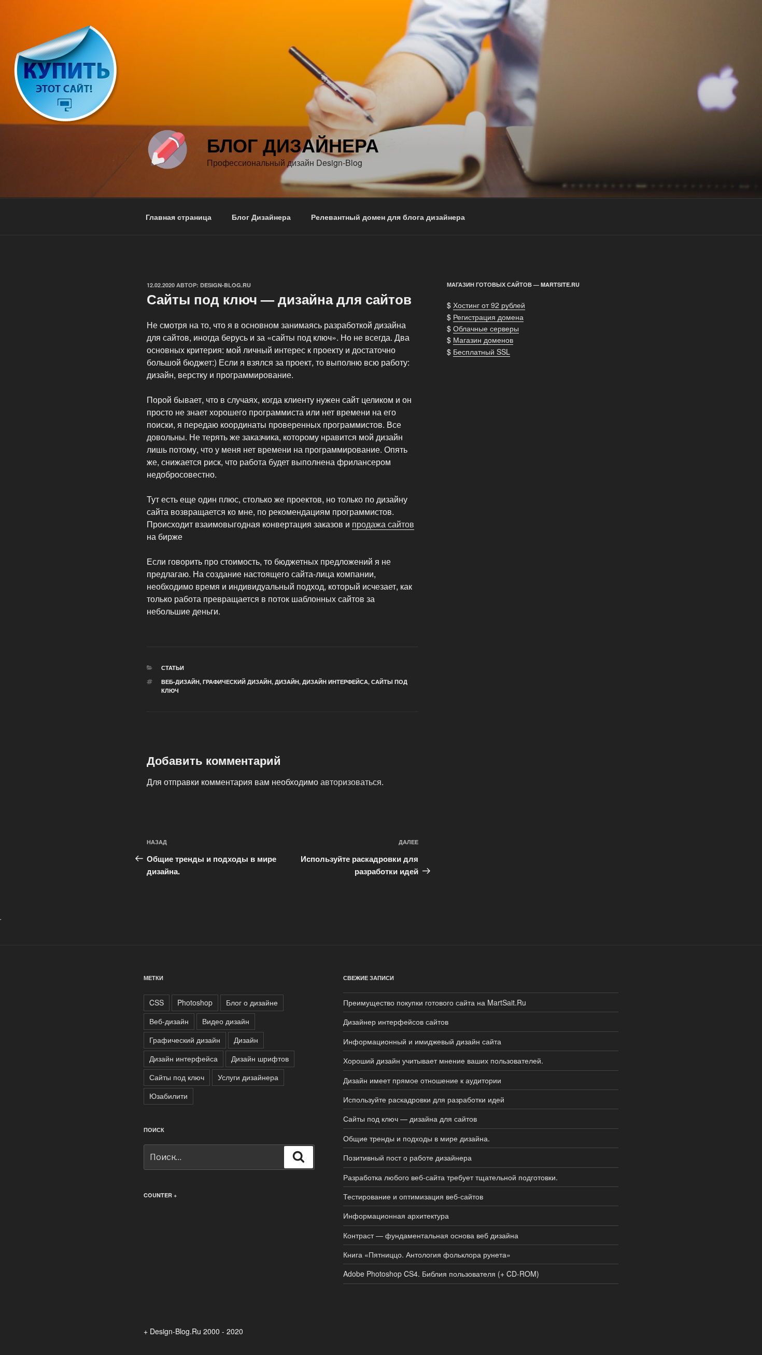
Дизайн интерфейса (335, 682)
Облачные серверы (486, 328)
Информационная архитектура (396, 1215)
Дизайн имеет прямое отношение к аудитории (422, 1080)
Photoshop (195, 1002)
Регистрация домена (488, 317)
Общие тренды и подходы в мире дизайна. (416, 1138)
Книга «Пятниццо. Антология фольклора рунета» (427, 1254)
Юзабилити (168, 1096)
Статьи (172, 668)
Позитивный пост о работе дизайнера (407, 1157)
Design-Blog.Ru (225, 285)
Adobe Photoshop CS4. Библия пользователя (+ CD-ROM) (441, 1273)
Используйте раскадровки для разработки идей (423, 1099)
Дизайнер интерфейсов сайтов (395, 1021)
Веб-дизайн (180, 682)
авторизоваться (351, 782)
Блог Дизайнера (261, 217)
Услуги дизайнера (248, 1077)
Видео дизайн (225, 1021)
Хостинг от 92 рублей (489, 305)
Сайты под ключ (176, 1077)
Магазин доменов (483, 339)
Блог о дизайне (252, 1002)
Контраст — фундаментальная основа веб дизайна (430, 1235)
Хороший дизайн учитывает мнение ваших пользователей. (443, 1060)
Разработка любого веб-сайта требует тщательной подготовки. (450, 1177)
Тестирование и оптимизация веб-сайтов (413, 1196)
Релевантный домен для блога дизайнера (388, 217)
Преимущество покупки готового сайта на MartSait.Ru (434, 1002)
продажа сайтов (383, 524)
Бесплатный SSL (481, 351)
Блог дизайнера (293, 144)
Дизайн (287, 682)
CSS (156, 1002)
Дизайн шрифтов (260, 1058)
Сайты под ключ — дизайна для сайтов (410, 1118)
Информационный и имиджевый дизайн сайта (422, 1041)
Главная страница (178, 217)
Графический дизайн (237, 682)
